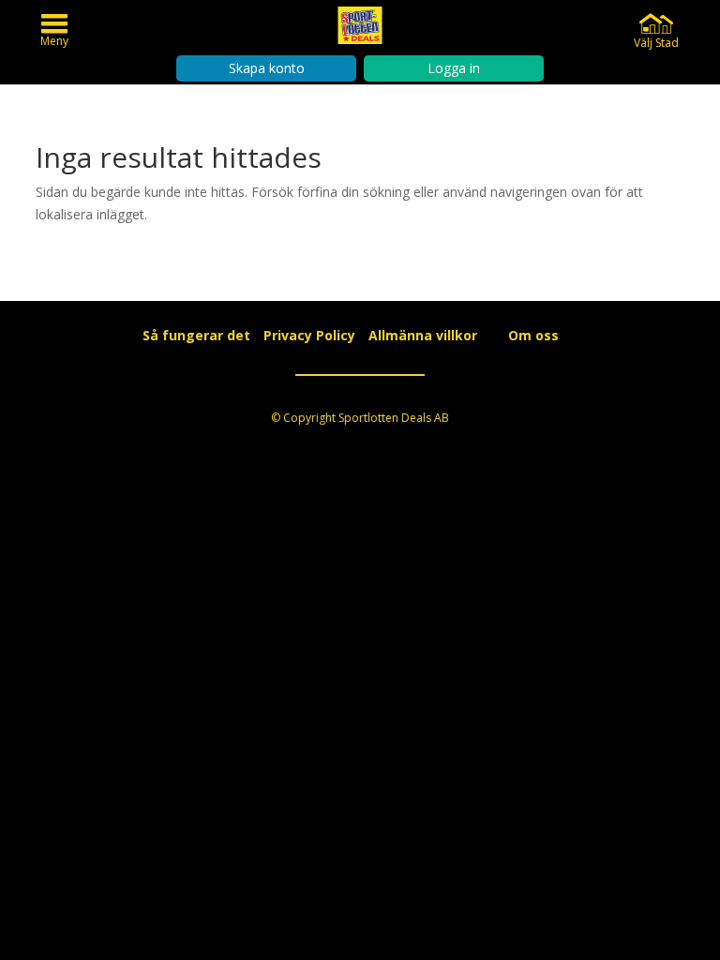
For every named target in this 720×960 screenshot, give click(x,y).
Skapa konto (267, 68)
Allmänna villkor (422, 335)
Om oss (533, 335)
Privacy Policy (309, 335)
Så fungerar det (196, 335)
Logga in (454, 68)
